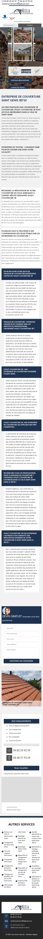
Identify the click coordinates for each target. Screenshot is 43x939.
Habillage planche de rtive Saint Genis (21, 839)
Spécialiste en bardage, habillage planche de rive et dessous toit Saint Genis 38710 (36, 854)
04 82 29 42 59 (10, 1)
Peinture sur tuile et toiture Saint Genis (8, 835)
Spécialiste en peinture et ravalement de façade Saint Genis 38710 (36, 882)
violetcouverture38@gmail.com (15, 4)
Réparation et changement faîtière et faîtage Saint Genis (22, 860)
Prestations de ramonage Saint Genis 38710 (36, 869)
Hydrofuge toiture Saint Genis (22, 849)
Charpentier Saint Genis (8, 861)
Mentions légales (31, 934)
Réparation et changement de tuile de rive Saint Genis (22, 872)
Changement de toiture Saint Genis (8, 868)
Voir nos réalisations (20, 80)
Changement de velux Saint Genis (9, 845)
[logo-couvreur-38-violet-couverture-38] (21, 11)
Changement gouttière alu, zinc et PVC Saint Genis (8, 878)
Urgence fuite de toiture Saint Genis (22, 883)
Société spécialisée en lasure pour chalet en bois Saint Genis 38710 (36, 837)
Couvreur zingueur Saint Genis (8, 853)
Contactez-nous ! (18, 87)
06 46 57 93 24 (26, 1)
